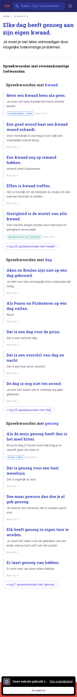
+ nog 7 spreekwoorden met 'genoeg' (30, 584)
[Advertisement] (38, 633)
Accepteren (42, 691)
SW (7, 6)
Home (6, 16)
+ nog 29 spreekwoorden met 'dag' (28, 410)
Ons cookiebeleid (61, 681)
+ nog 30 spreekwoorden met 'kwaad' (30, 246)
